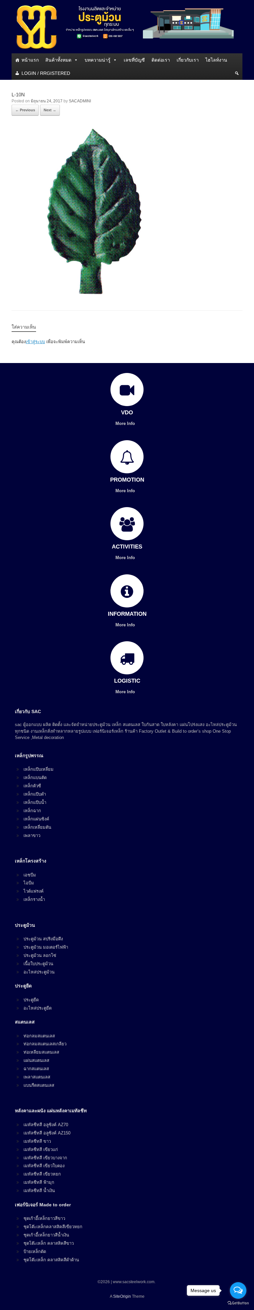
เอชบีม (29, 874)
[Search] (236, 73)
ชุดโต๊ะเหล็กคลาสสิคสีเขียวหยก (52, 1226)
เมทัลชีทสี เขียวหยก (42, 1174)
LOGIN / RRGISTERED (45, 73)
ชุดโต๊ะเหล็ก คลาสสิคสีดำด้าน (51, 1259)
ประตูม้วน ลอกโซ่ (39, 955)
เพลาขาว (31, 835)
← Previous (25, 110)
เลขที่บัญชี (134, 60)
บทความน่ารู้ (97, 60)
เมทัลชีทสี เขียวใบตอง (43, 1165)
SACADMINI (80, 101)
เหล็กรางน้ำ (34, 899)
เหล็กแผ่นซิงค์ (36, 818)
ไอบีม (28, 882)
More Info (125, 423)
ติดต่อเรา (160, 60)
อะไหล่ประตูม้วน (39, 971)
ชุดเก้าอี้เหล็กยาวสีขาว (44, 1218)
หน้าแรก (30, 60)
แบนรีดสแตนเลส (38, 1085)
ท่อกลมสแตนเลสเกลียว (44, 1043)
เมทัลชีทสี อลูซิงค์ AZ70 (45, 1124)
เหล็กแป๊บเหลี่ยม (38, 769)
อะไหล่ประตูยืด (37, 1008)
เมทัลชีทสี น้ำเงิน (39, 1190)
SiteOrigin (122, 1296)
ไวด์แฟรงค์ (33, 891)
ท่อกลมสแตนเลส (39, 1035)
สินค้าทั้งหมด (58, 60)
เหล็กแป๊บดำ (34, 794)
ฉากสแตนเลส (36, 1068)
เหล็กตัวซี (32, 785)
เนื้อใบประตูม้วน (38, 963)
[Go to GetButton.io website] (238, 1303)
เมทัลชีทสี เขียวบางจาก (45, 1157)
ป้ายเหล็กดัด (34, 1251)
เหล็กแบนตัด (35, 777)
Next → (50, 110)
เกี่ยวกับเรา (188, 60)
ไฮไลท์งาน (216, 60)
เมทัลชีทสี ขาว (37, 1141)
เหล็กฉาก (32, 810)
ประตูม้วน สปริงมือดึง (43, 938)
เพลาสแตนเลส (36, 1076)
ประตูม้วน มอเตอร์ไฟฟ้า (45, 947)
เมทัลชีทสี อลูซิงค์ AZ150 (46, 1132)
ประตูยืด (31, 999)
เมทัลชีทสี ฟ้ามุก (38, 1182)
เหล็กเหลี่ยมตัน (37, 827)
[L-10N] (94, 292)
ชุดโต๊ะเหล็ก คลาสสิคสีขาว (48, 1243)
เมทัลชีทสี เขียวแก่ (40, 1149)
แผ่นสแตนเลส (36, 1060)
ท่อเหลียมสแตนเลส (41, 1052)
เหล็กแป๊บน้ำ (34, 802)
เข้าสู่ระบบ (35, 341)
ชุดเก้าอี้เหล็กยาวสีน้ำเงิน (46, 1234)
